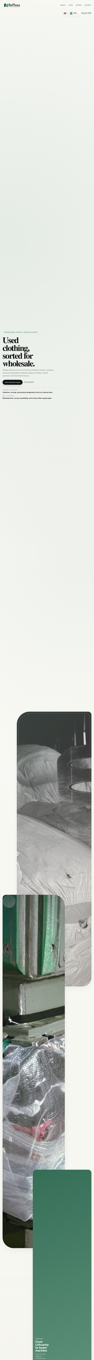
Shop (71, 5)
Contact (87, 5)
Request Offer (86, 13)
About (63, 5)
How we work (29, 382)
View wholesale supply (12, 382)
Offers (79, 5)
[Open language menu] (65, 13)
